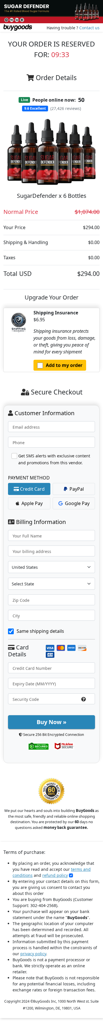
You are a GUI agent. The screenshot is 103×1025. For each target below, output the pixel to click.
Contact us (89, 27)
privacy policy (33, 953)
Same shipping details (40, 631)
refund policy (55, 875)
